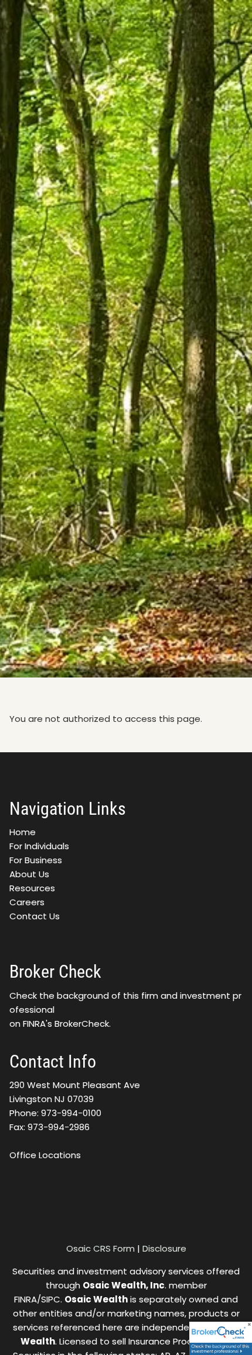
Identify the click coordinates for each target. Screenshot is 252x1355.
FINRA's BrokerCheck (66, 1023)
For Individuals (39, 846)
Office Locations (45, 1155)
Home (22, 832)
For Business (35, 860)
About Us (29, 874)
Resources (32, 888)
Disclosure (164, 1248)
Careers (27, 902)
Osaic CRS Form (100, 1248)
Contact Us (34, 916)
